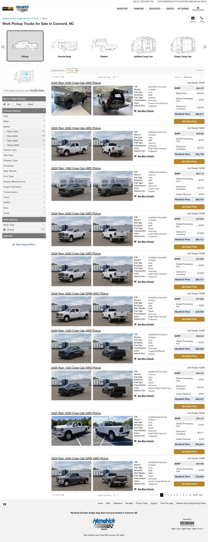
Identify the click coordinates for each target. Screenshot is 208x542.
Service (170, 8)
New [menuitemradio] (18, 104)
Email (193, 21)
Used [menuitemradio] (30, 104)
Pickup (71, 70)
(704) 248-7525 (147, 1)
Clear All (199, 70)
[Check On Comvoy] (4, 504)
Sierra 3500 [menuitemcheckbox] (13, 145)
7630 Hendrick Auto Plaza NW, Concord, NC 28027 (182, 1)
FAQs (108, 503)
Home (100, 503)
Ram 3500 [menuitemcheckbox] (12, 140)
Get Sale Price (189, 121)
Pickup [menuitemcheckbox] (10, 229)
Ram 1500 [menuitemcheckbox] (12, 131)
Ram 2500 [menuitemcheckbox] (12, 136)
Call (201, 21)
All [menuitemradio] (8, 104)
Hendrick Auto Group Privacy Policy (191, 503)
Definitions (118, 503)
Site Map (129, 503)
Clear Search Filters (25, 244)
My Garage (183, 8)
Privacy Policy (142, 503)
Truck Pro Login (166, 503)
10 (190, 495)
